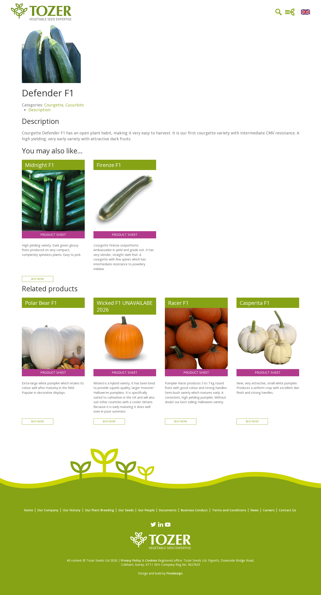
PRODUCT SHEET (53, 234)
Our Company (48, 510)
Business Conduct (194, 510)
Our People (146, 510)
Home (28, 510)
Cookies (151, 560)
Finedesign (174, 573)
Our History (72, 510)
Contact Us (287, 510)
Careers (268, 510)
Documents (167, 510)
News (254, 510)
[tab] (163, 110)
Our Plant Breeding (99, 510)
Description (39, 109)
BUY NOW (37, 279)
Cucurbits (75, 105)
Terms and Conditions (229, 510)
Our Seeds (126, 510)
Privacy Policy (131, 560)
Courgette (53, 105)
